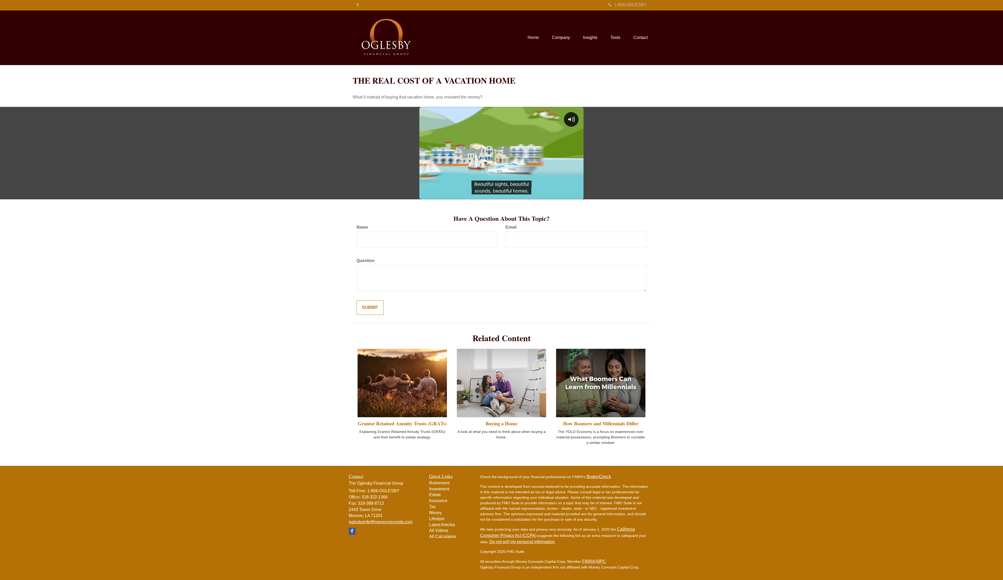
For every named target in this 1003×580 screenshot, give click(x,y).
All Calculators (442, 536)
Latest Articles (442, 525)
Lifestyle (437, 519)
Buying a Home (501, 423)
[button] (560, 38)
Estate (435, 494)
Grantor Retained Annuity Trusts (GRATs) (402, 423)
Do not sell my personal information (522, 542)
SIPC (601, 561)
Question (366, 260)
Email (510, 227)
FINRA (588, 561)
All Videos (438, 530)
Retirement (439, 483)
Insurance (438, 500)
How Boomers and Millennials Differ (600, 423)
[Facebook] (358, 5)
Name (362, 227)
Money (435, 513)
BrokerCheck (599, 476)
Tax (432, 506)
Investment (439, 489)
